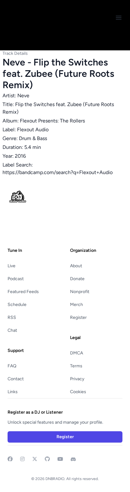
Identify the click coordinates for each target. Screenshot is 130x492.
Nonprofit (79, 291)
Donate (77, 278)
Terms (76, 366)
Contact (16, 379)
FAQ (12, 366)
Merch (76, 304)
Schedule (17, 304)
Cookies (78, 391)
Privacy (77, 379)
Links (13, 391)
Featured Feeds (23, 291)
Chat (12, 330)
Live (11, 266)
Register (78, 317)
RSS (12, 317)
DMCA (76, 353)
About (76, 266)
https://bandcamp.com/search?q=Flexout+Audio (58, 172)
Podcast (16, 278)
